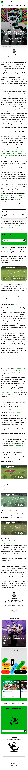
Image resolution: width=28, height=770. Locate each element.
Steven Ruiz (14, 54)
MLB (24, 5)
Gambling (25, 691)
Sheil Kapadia (9, 643)
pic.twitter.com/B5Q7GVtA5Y (8, 301)
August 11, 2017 (19, 412)
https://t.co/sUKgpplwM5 (7, 409)
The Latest (3, 5)
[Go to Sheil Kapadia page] (4, 643)
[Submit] (24, 240)
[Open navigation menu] (26, 2)
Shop (23, 703)
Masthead (14, 703)
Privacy (9, 761)
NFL (20, 5)
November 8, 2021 (20, 449)
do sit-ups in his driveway (7, 155)
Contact (5, 703)
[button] (14, 2)
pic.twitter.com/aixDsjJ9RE (17, 445)
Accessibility (23, 761)
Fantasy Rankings (11, 5)
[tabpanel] (14, 215)
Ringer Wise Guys (24, 696)
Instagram (13, 763)
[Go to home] (2, 2)
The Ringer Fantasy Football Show (9, 696)
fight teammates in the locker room (15, 153)
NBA (17, 5)
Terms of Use (5, 761)
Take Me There (14, 755)
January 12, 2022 (17, 304)
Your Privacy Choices (16, 761)
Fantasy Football (8, 691)
